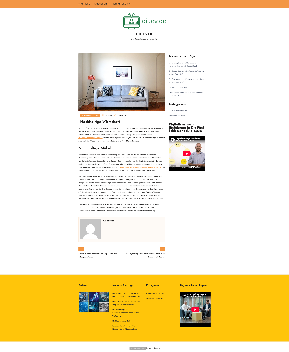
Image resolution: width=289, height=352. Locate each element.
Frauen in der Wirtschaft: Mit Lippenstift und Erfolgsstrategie (97, 255)
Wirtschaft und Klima (90, 116)
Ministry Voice (140, 348)
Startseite (84, 4)
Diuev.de (144, 34)
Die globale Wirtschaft (178, 111)
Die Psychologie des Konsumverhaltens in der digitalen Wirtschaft (145, 255)
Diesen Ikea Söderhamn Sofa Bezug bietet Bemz (140, 167)
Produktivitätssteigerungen (90, 138)
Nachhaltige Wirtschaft (178, 87)
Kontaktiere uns (122, 4)
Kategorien (100, 4)
